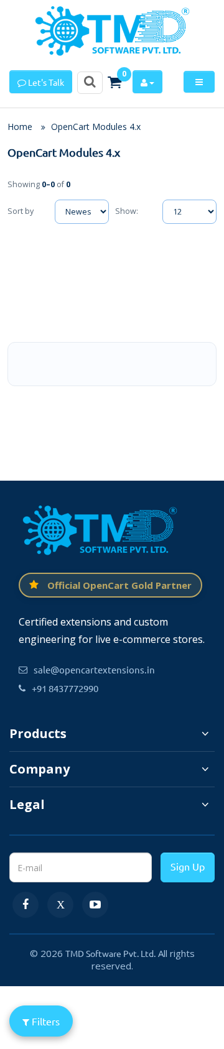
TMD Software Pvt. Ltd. (110, 953)
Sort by (20, 211)
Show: (126, 211)
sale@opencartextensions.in (94, 669)
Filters (44, 1021)
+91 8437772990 (65, 688)
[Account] (147, 81)
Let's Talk (45, 82)
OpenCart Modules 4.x (96, 126)
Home (19, 126)
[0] (114, 82)
